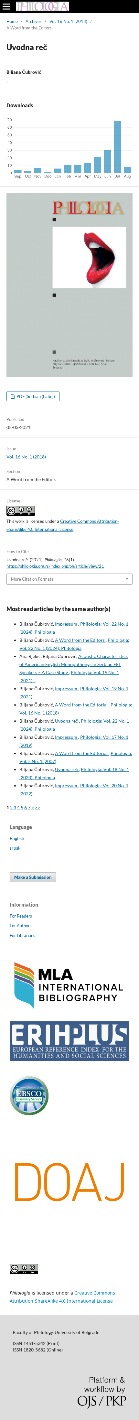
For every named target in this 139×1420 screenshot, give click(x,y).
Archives (34, 21)
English (17, 838)
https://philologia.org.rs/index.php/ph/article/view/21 (55, 566)
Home (12, 21)
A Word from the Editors (80, 640)
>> (37, 807)
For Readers (21, 916)
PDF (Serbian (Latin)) (35, 396)
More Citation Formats (32, 579)
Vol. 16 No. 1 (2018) (68, 21)
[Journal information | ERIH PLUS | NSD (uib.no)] (69, 1059)
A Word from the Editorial (82, 704)
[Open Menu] (6, 6)
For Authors (21, 925)
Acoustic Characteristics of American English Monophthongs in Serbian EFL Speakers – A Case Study (73, 664)
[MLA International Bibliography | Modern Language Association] (69, 1009)
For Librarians (22, 935)
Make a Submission (33, 877)
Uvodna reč (67, 721)
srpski (16, 848)
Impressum (66, 624)
